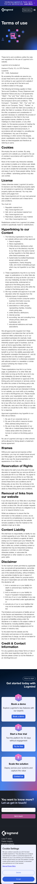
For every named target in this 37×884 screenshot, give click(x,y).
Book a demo (18, 716)
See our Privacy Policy (9, 866)
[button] (34, 10)
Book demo (27, 10)
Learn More (28, 4)
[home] (7, 10)
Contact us (18, 776)
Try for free (18, 746)
